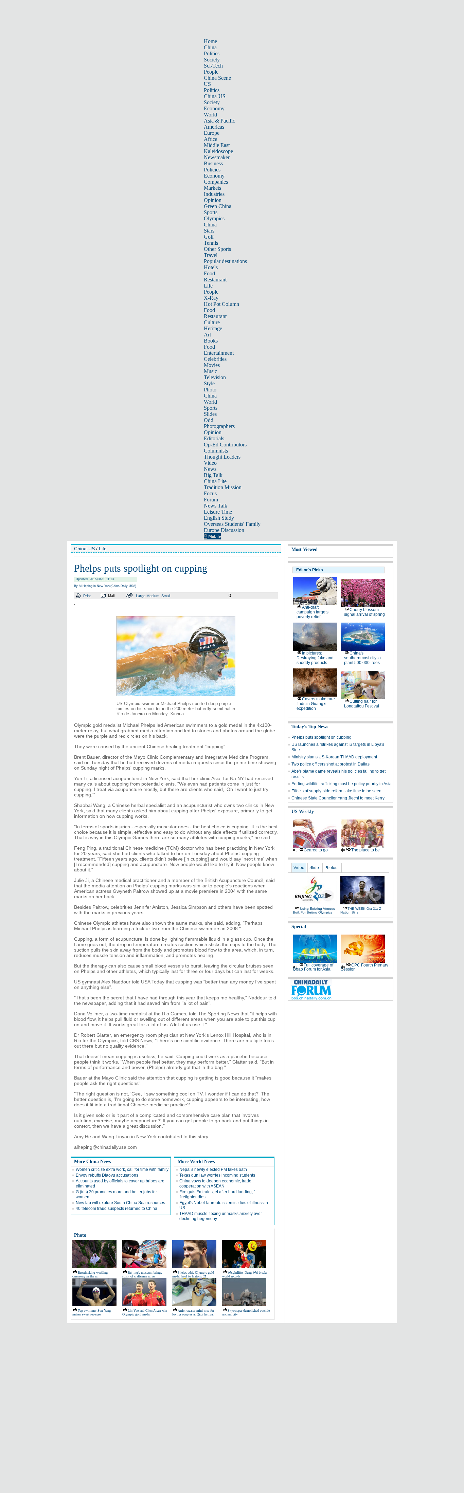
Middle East (217, 145)
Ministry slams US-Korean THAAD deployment (334, 757)
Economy (214, 108)
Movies (212, 365)
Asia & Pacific (219, 121)
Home (210, 41)
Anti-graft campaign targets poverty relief (312, 612)
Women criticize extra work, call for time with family (122, 1169)
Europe (211, 133)
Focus (210, 493)
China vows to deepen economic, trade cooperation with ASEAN (215, 1183)
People (211, 72)
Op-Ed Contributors (225, 444)
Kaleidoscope (218, 151)
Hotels (211, 267)
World (210, 114)
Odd (208, 420)
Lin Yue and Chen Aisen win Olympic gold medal (144, 1312)
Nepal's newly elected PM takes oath (213, 1169)
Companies (216, 182)
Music (210, 371)
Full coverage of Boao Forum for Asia (313, 967)
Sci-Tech (213, 66)
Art (207, 334)
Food (209, 273)
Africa (210, 139)
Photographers (219, 426)
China (210, 47)
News (210, 469)
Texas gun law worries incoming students (217, 1175)
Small (165, 596)
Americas (214, 127)
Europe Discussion (224, 530)
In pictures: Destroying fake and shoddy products (315, 658)
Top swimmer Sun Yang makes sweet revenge (91, 1312)
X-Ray (211, 298)
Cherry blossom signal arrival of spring (364, 612)
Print (87, 596)
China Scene (217, 78)
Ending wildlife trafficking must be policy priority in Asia (341, 783)
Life (208, 286)
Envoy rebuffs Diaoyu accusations (107, 1175)
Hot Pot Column (221, 304)
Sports (210, 212)
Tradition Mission (223, 487)
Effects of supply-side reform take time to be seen (336, 791)
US (207, 84)
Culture (212, 322)
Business (213, 163)
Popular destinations (225, 261)
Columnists (216, 451)
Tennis (211, 243)
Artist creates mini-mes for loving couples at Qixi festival (193, 1312)
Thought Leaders (222, 457)
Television (215, 377)
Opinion (212, 200)
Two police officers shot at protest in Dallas (330, 764)
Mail (111, 596)
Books (211, 341)
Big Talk (213, 475)
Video (210, 463)
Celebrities (215, 359)
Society (212, 59)
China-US (215, 96)
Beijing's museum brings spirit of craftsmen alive (142, 1274)
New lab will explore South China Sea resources (120, 1202)
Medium (152, 596)
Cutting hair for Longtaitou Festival (361, 703)
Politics (211, 53)
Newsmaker (217, 157)
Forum (211, 499)
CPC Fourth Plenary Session (364, 967)
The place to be (365, 850)
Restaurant (215, 279)
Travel (210, 255)
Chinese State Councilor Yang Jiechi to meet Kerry (338, 798)
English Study (219, 518)
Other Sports (217, 249)
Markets (212, 188)
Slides (210, 414)
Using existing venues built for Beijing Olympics (314, 910)
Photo (210, 389)
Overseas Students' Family (232, 524)
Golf (209, 237)
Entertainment (219, 353)
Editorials (214, 438)
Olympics (214, 218)
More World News (196, 1161)
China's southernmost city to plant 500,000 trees (362, 658)
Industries (214, 194)
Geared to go (316, 850)
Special (298, 926)
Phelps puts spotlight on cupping (321, 737)
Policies (212, 169)
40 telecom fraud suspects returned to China (116, 1208)
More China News (92, 1161)
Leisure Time (218, 512)
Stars (209, 231)
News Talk (215, 506)
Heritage (213, 328)
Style (209, 383)
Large (140, 596)
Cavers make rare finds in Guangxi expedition (316, 704)
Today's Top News (309, 726)
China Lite (215, 481)
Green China (217, 206)
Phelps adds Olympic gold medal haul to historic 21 (193, 1274)
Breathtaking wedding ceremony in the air (90, 1274)
